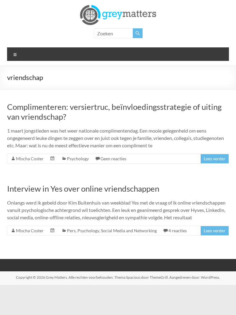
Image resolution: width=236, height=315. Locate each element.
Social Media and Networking (129, 230)
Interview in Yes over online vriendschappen (83, 188)
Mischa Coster (30, 158)
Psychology (78, 158)
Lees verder (215, 158)
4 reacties (177, 230)
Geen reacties (113, 158)
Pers (71, 230)
